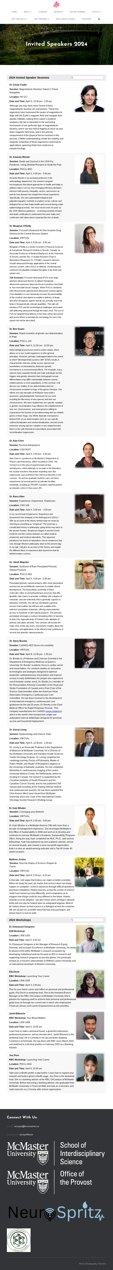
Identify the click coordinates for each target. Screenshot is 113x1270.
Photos (96, 12)
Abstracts (58, 12)
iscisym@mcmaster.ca (26, 1126)
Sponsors (86, 19)
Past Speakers (41, 19)
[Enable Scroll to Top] (107, 1264)
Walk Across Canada (65, 19)
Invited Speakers (77, 12)
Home (14, 12)
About (27, 12)
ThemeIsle (102, 1264)
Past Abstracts (19, 19)
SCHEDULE (42, 12)
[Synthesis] (56, 4)
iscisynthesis (26, 1134)
